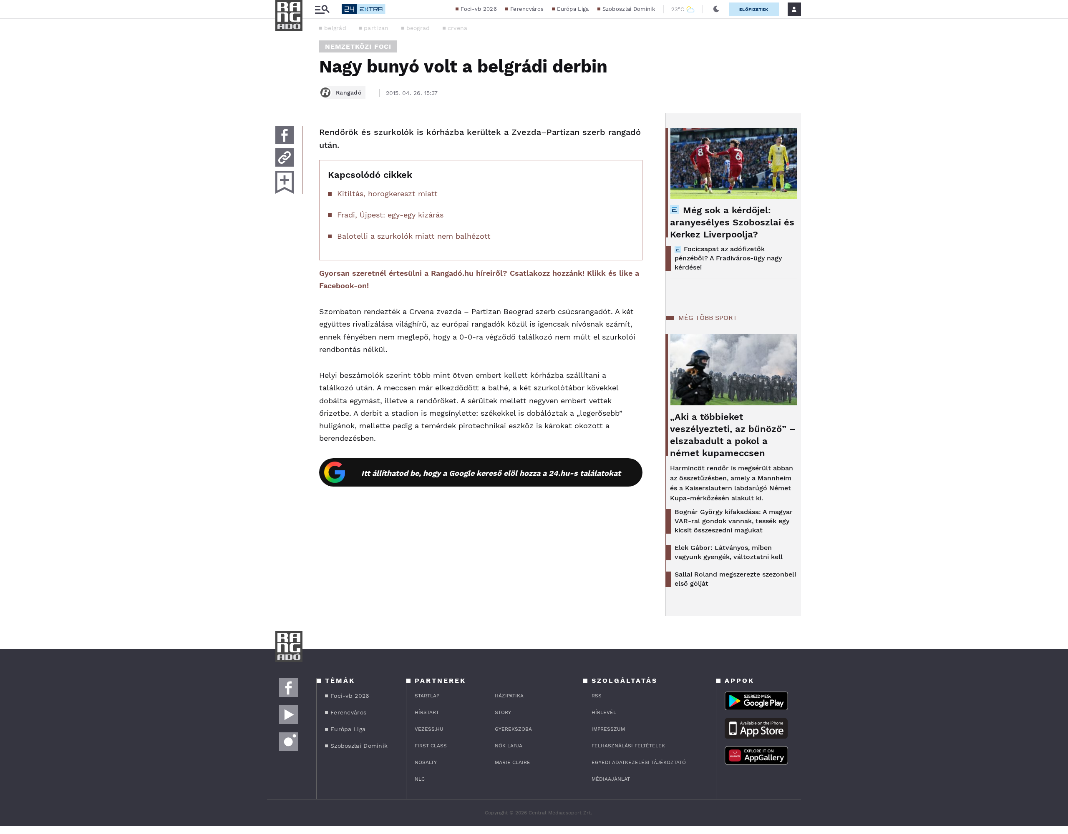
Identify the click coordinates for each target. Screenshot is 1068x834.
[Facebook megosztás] (284, 135)
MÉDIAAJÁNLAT (611, 779)
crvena (458, 28)
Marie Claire (512, 762)
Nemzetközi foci (358, 46)
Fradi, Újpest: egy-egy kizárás (390, 214)
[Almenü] (322, 9)
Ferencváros (527, 9)
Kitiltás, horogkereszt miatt (387, 193)
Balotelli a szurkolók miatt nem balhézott (414, 236)
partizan (376, 28)
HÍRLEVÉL (604, 712)
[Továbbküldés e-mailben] (284, 157)
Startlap (427, 696)
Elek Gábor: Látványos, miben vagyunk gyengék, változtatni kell (729, 552)
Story (503, 712)
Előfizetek (753, 9)
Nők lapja (508, 746)
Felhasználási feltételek (628, 746)
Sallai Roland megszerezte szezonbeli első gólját (735, 578)
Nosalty (426, 762)
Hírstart (427, 712)
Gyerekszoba (513, 729)
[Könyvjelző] (284, 182)
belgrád (335, 28)
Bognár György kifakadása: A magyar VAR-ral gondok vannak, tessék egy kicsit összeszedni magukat (734, 521)
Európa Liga (573, 9)
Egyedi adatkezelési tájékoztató (639, 762)
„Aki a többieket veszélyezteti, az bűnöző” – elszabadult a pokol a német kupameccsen (733, 435)
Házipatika (509, 696)
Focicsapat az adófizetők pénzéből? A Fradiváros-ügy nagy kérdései (728, 258)
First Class (431, 746)
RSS (597, 696)
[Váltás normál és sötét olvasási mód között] (716, 9)
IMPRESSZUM (608, 729)
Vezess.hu (429, 729)
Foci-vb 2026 (479, 9)
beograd (418, 28)
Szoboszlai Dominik (628, 9)
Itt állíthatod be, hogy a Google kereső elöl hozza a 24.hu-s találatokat (491, 473)
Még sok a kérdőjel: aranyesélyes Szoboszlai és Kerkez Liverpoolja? (732, 222)
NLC (420, 779)
